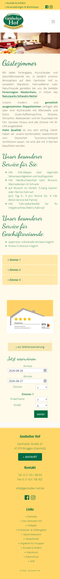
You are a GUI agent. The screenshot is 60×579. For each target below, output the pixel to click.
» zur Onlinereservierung (30, 347)
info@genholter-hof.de (30, 488)
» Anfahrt (30, 457)
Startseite (32, 516)
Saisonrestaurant (32, 534)
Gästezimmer (32, 538)
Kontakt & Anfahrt (32, 547)
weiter (41, 414)
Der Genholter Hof (32, 520)
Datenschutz (32, 556)
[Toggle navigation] (53, 21)
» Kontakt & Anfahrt (15, 2)
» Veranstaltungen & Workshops (22, 6)
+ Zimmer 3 (14, 280)
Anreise (27, 366)
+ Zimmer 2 (14, 270)
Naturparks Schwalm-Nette (19, 96)
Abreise (27, 376)
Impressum (32, 552)
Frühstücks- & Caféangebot (32, 529)
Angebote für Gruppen (32, 543)
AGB (32, 561)
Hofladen (32, 525)
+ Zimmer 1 (14, 260)
